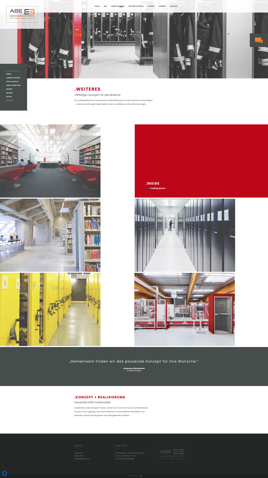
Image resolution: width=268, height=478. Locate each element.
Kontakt (174, 6)
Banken (9, 89)
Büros (8, 74)
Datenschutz (78, 456)
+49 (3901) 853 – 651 (127, 456)
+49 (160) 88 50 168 (127, 459)
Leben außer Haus (13, 85)
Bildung (9, 93)
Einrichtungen (117, 6)
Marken (151, 6)
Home (97, 6)
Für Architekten (136, 6)
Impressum (78, 453)
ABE (105, 6)
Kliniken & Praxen (13, 78)
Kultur (9, 97)
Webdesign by (134, 475)
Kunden (162, 6)
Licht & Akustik (12, 81)
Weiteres (9, 100)
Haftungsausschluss (81, 459)
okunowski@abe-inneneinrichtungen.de (129, 453)
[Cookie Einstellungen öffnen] (4, 475)
